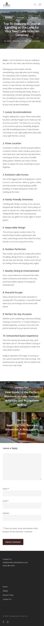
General (20, 17)
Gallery (5, 591)
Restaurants (33, 17)
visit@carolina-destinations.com (15, 562)
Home (5, 60)
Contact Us (7, 599)
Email (5, 501)
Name (6, 489)
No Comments (34, 41)
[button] (40, 4)
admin (8, 41)
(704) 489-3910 (9, 565)
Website (6, 513)
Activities (9, 17)
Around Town (8, 595)
